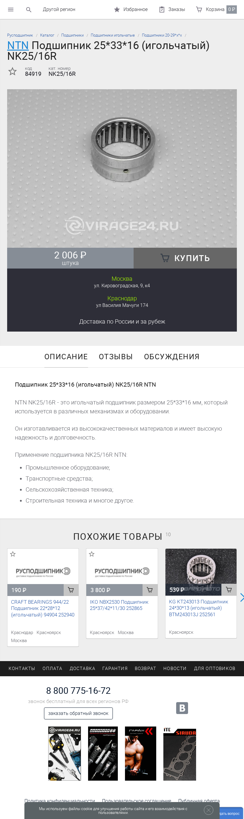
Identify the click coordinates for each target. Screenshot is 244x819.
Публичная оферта (199, 801)
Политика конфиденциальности (59, 801)
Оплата (52, 668)
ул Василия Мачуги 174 (122, 305)
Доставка (122, 321)
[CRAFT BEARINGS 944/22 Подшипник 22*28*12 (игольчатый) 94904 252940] (43, 572)
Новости (175, 668)
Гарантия (115, 668)
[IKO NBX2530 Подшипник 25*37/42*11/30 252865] (121, 572)
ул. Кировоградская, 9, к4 (122, 285)
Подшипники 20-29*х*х (162, 35)
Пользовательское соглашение (136, 801)
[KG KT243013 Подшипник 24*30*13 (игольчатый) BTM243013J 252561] (201, 572)
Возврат (145, 668)
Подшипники (72, 35)
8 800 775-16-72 (78, 690)
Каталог (47, 35)
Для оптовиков (215, 668)
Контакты (22, 668)
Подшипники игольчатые (113, 35)
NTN (18, 45)
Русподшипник (20, 35)
